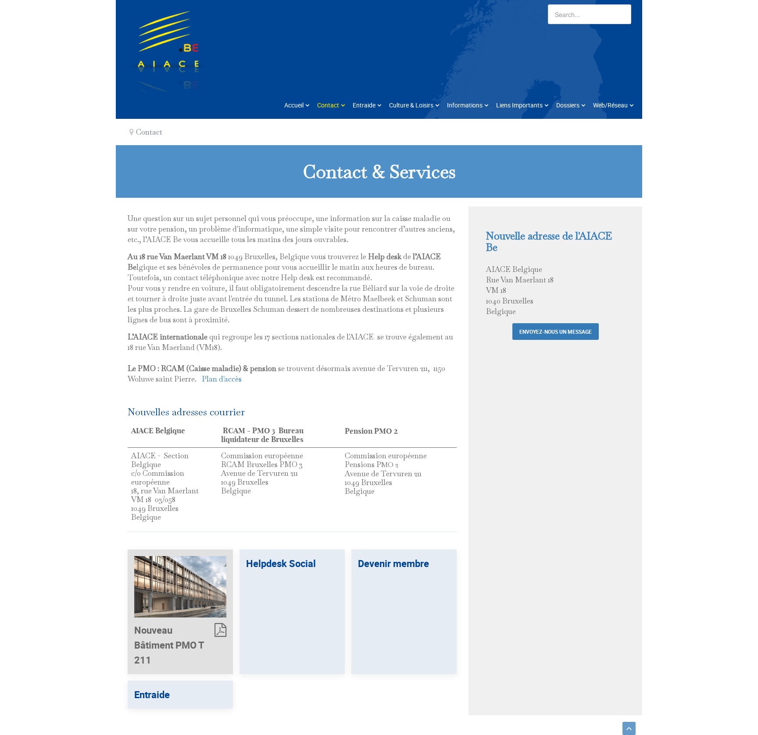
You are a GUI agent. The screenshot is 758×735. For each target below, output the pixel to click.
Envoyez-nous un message (555, 331)
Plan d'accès (219, 379)
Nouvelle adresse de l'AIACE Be (549, 241)
